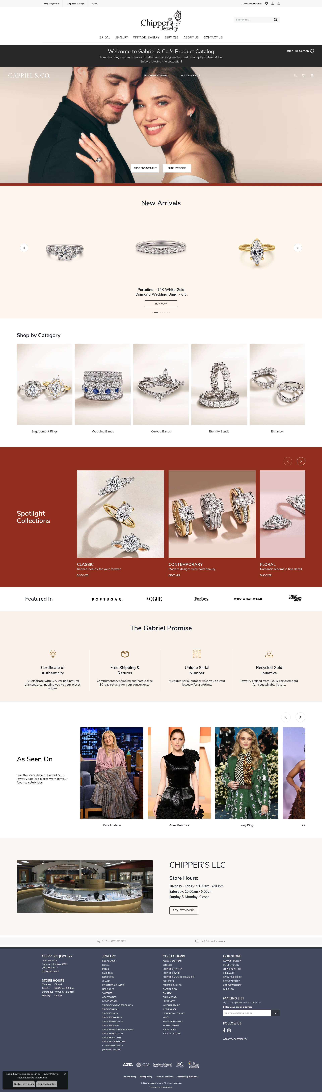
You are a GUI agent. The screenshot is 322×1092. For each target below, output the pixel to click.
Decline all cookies (24, 1084)
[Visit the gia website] (143, 1065)
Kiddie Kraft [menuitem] (169, 1009)
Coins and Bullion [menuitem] (112, 1045)
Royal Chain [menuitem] (169, 1029)
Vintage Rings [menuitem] (110, 1013)
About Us (191, 37)
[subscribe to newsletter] (275, 1013)
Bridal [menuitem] (106, 964)
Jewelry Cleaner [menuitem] (111, 1049)
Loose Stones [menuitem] (109, 1000)
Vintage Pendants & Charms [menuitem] (117, 1029)
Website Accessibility (235, 1038)
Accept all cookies (46, 1084)
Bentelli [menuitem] (167, 964)
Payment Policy (232, 960)
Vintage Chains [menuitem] (110, 1025)
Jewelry (121, 37)
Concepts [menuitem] (168, 980)
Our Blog (228, 988)
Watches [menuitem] (107, 992)
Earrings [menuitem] (107, 972)
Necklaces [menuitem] (108, 988)
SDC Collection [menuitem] (171, 1033)
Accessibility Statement (187, 1076)
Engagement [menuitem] (109, 960)
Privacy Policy (231, 980)
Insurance (229, 972)
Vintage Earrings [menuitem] (112, 1017)
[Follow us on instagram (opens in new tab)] (229, 1030)
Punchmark (167, 1087)
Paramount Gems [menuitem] (172, 1021)
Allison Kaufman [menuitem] (172, 960)
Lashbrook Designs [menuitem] (173, 1013)
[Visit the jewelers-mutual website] (162, 1065)
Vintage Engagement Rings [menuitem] (117, 1005)
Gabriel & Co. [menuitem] (170, 988)
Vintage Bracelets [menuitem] (112, 1021)
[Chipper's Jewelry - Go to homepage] (161, 19)
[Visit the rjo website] (180, 1065)
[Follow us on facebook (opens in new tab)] (224, 1030)
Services (172, 37)
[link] (51, 3)
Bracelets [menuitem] (108, 976)
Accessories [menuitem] (109, 996)
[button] (266, 3)
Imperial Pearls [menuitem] (171, 1005)
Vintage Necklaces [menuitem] (112, 1033)
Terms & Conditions (164, 1076)
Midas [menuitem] (166, 1017)
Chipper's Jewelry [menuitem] (172, 968)
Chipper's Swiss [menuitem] (171, 972)
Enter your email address (237, 1006)
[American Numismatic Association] (193, 1065)
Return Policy (231, 964)
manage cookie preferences (32, 1077)
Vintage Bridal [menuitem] (110, 1009)
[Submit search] (275, 20)
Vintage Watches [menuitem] (111, 1037)
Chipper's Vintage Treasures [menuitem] (178, 976)
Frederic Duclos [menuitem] (172, 984)
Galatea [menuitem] (167, 992)
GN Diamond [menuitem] (170, 996)
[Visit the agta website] (128, 1065)
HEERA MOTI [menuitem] (169, 1000)
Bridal (105, 37)
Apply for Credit (232, 976)
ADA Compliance (232, 984)
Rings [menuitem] (105, 968)
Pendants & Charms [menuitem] (113, 984)
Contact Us (213, 37)
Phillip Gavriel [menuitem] (171, 1025)
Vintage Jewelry (146, 37)
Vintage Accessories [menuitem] (113, 1041)
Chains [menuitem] (106, 980)
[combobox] (253, 20)
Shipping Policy (232, 968)
